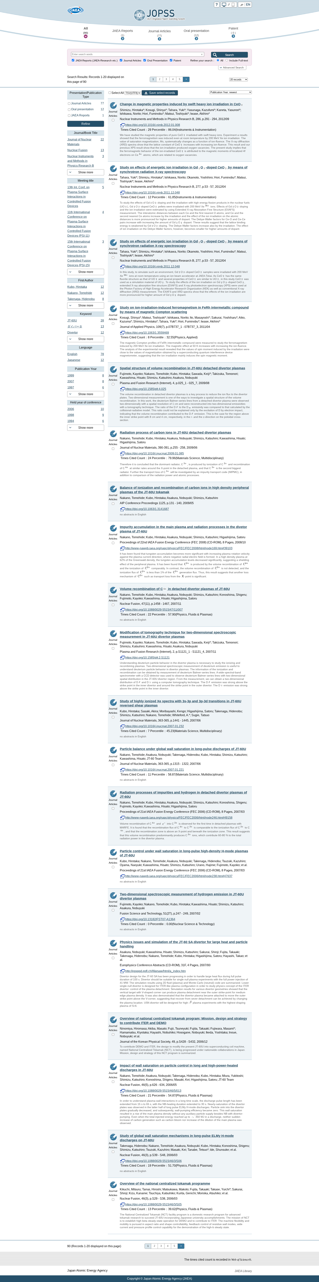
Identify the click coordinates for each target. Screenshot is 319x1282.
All (85, 30)
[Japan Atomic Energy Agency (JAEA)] (75, 11)
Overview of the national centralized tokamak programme (165, 1183)
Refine (85, 123)
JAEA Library (243, 1271)
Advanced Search (233, 67)
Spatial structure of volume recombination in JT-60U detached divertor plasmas (182, 368)
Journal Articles (159, 33)
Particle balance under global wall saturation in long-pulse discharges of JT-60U (183, 749)
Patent (233, 30)
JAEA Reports (122, 33)
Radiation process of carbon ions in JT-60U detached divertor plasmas (175, 432)
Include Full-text (238, 60)
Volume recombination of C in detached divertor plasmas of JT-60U (175, 589)
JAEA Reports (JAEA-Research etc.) (97, 60)
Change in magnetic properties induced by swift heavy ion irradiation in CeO (180, 104)
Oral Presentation (157, 60)
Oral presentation (196, 33)
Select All (118, 92)
